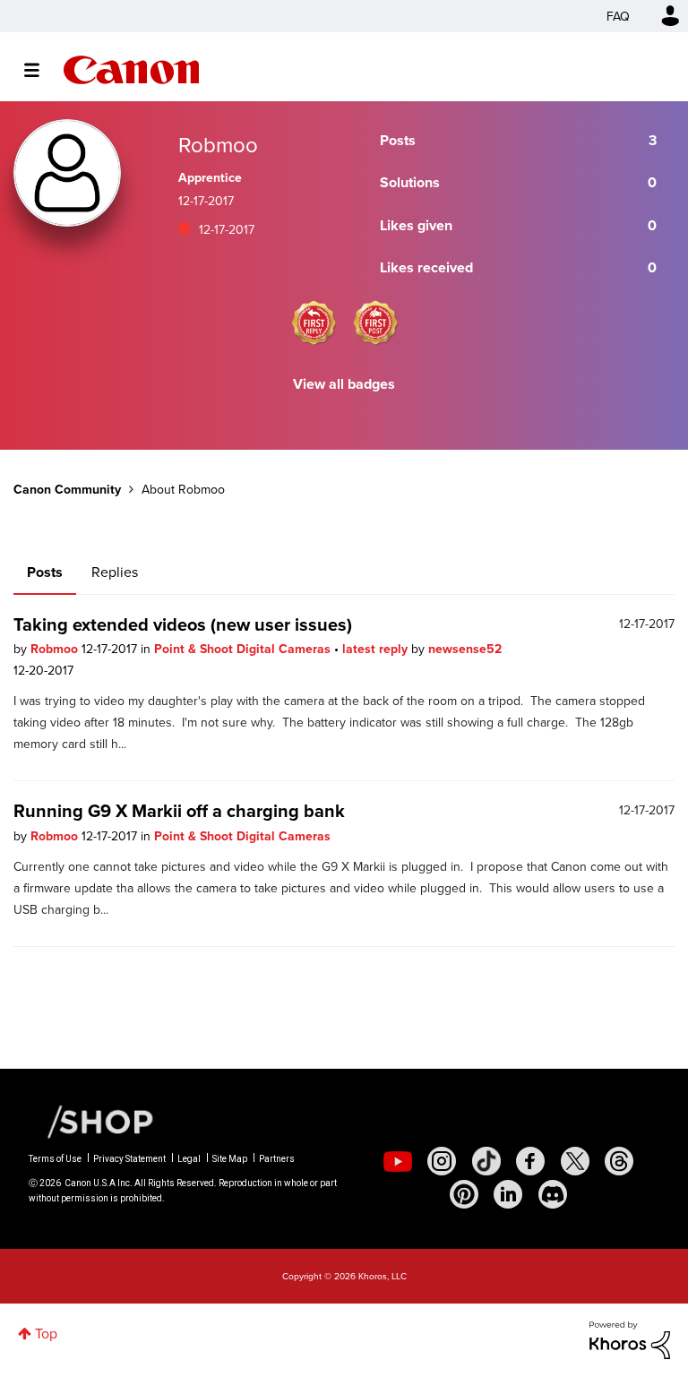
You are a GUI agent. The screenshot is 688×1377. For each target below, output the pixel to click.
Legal (189, 1159)
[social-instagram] (441, 1161)
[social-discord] (552, 1194)
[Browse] (41, 69)
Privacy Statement (129, 1159)
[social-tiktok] (486, 1161)
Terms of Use (55, 1159)
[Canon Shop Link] (91, 1120)
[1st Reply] (313, 322)
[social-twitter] (575, 1161)
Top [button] (46, 1333)
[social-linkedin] (508, 1194)
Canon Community (131, 70)
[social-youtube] (397, 1161)
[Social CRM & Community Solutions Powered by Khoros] (629, 1338)
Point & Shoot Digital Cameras (244, 649)
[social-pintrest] (464, 1194)
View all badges (344, 384)
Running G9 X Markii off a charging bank (179, 810)
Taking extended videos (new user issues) (182, 624)
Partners (277, 1159)
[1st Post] (375, 322)
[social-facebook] (530, 1161)
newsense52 (465, 649)
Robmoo (56, 649)
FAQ (618, 16)
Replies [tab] (114, 571)
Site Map (229, 1159)
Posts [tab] (45, 572)
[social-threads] (619, 1161)
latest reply (376, 649)
